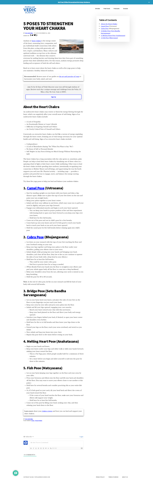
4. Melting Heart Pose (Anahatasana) (113, 35)
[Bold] (31, 448)
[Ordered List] (41, 448)
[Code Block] (48, 448)
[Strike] (38, 448)
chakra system (47, 411)
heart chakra (36, 41)
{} (53, 448)
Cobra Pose (35, 237)
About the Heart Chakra (109, 24)
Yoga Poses (38, 420)
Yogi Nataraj (29, 33)
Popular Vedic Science (36, 9)
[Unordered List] (43, 448)
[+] (56, 448)
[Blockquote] (46, 448)
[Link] (51, 448)
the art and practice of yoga (69, 76)
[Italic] (33, 448)
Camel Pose (35, 188)
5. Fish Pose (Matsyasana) (109, 38)
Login (81, 436)
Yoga (32, 420)
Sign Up (53, 97)
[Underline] (36, 448)
